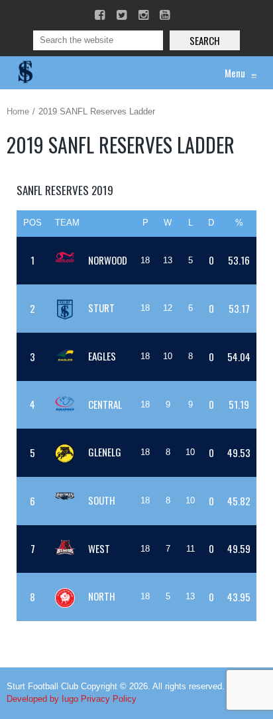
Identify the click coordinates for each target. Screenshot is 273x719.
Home (18, 111)
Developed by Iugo (42, 699)
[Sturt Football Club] (24, 72)
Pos (32, 223)
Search (205, 40)
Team (67, 223)
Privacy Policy (108, 699)
